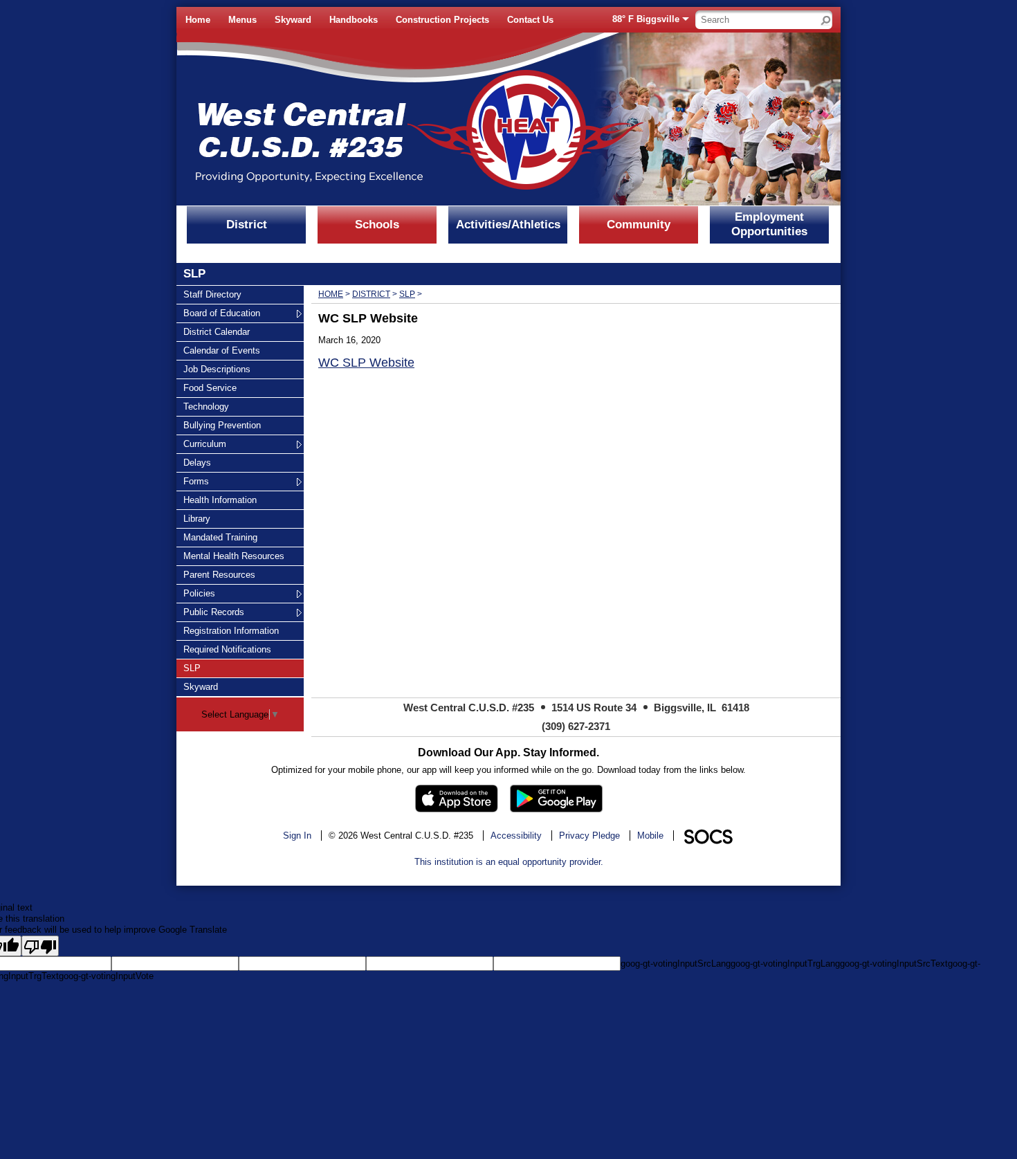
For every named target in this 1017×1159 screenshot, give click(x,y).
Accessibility (516, 835)
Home (197, 20)
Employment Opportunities (769, 224)
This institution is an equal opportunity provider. (508, 862)
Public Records (213, 611)
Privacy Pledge (589, 835)
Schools (377, 224)
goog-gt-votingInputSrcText (894, 963)
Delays (200, 462)
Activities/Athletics (508, 224)
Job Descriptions (216, 368)
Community (638, 224)
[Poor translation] (40, 946)
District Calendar (216, 331)
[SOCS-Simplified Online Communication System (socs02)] (708, 835)
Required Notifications (227, 649)
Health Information (220, 499)
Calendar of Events (221, 350)
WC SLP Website (366, 362)
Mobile (650, 835)
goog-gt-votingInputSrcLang (676, 963)
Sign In (297, 835)
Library (200, 518)
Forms (200, 480)
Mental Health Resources (233, 555)
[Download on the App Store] (456, 798)
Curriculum (204, 443)
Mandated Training (220, 536)
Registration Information (231, 630)
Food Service (210, 387)
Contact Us (530, 20)
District (246, 224)
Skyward (293, 20)
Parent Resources (219, 574)
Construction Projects (442, 20)
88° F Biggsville (645, 19)
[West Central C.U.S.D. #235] (373, 119)
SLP (200, 667)
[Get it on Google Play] (556, 798)
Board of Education (221, 312)
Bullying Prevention (222, 424)
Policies (200, 593)
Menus (242, 20)
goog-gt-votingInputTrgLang (785, 963)
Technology (206, 406)
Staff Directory (212, 294)
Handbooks (353, 20)
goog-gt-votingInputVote (106, 976)
